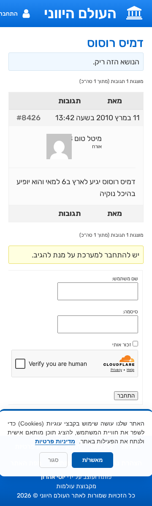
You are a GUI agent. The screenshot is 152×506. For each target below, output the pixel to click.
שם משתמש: (125, 279)
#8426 (28, 117)
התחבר (126, 396)
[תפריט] (134, 11)
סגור (53, 460)
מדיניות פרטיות (55, 441)
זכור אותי (121, 345)
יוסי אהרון (53, 477)
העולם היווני (80, 13)
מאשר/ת (92, 460)
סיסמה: (130, 312)
